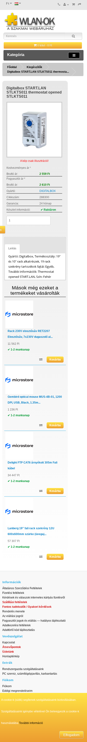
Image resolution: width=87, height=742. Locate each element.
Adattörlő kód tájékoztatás (18, 630)
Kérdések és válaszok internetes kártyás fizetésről (33, 597)
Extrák (7, 663)
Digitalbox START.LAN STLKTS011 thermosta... (38, 71)
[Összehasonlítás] (41, 359)
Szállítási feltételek (14, 602)
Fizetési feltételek (13, 593)
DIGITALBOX (47, 191)
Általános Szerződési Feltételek (22, 588)
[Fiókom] (66, 4)
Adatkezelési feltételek (16, 625)
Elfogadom (71, 735)
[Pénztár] (79, 4)
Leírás (12, 248)
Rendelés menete (13, 611)
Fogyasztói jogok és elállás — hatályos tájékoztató (34, 620)
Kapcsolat (8, 642)
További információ (31, 723)
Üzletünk (8, 651)
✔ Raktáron (48, 209)
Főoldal (12, 67)
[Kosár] (73, 4)
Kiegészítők (34, 67)
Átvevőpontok (11, 647)
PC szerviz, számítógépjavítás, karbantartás (29, 673)
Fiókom (7, 686)
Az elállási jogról (12, 616)
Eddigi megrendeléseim (17, 690)
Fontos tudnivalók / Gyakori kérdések (27, 606)
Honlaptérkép (10, 656)
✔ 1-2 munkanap (18, 349)
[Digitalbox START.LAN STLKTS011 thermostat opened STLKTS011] (34, 129)
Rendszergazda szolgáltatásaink (23, 669)
